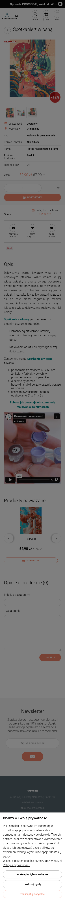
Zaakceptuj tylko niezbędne (32, 874)
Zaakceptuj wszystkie (32, 894)
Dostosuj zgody (32, 884)
